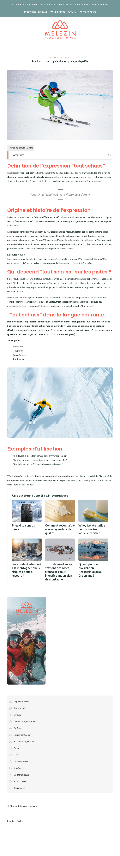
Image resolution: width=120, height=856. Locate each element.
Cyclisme (72, 12)
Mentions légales (15, 821)
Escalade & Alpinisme (78, 4)
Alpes (68, 231)
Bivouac (43, 12)
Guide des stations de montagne (22, 806)
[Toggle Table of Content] (107, 155)
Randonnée (30, 12)
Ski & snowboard (21, 4)
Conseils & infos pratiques (60, 57)
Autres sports (88, 12)
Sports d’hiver (55, 4)
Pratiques (39, 4)
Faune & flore (57, 12)
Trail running (100, 4)
